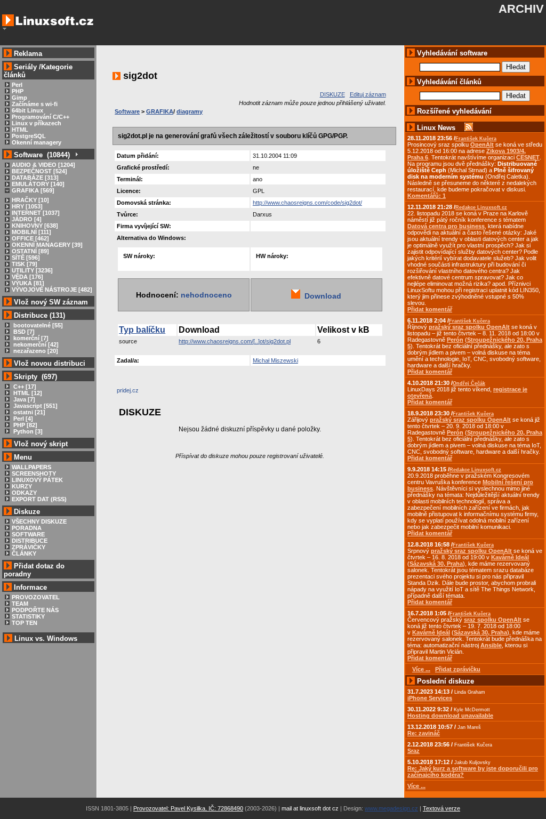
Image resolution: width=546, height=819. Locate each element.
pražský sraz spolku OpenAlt (469, 327)
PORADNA (27, 528)
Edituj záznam (368, 94)
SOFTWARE (28, 534)
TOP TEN (24, 623)
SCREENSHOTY (34, 473)
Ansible (491, 645)
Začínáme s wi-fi (35, 104)
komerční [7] (30, 338)
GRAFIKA (159, 111)
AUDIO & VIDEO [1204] (43, 165)
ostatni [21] (28, 412)
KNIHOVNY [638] (35, 225)
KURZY (22, 486)
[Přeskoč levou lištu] (4, 29)
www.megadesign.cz (391, 808)
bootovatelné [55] (37, 325)
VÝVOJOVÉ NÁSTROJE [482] (52, 289)
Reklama (28, 54)
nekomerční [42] (35, 344)
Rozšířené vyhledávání (454, 111)
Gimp (19, 97)
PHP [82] (24, 425)
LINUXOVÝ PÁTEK (37, 480)
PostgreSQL (29, 136)
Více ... (416, 786)
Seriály (25, 67)
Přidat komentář (429, 309)
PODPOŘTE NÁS (35, 610)
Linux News (436, 128)
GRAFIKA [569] (33, 190)
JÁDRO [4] (27, 219)
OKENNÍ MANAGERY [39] (47, 245)
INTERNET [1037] (36, 213)
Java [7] (23, 399)
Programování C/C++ (40, 117)
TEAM (20, 603)
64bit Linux (27, 110)
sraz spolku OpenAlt (492, 619)
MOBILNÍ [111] (31, 232)
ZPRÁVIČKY (28, 547)
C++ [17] (24, 386)
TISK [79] (24, 264)
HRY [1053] (27, 206)
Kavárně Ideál (510, 557)
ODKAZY (24, 492)
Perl (17, 85)
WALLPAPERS (31, 467)
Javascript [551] (35, 406)
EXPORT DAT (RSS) (39, 499)
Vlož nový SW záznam (51, 302)
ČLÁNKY (24, 553)
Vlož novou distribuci (49, 363)
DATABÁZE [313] (35, 177)
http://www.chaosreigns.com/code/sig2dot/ (307, 202)
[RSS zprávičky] (468, 128)
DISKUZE (332, 94)
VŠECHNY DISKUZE (39, 521)
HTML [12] (27, 393)
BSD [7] (23, 331)
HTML (20, 129)
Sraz (413, 751)
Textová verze (441, 808)
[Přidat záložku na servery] (138, 393)
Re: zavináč (423, 733)
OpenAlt (482, 144)
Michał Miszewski (275, 360)
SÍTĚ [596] (26, 257)
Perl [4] (22, 418)
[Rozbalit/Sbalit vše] (76, 155)
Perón (455, 339)
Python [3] (27, 431)
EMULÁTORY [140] (38, 184)
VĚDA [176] (27, 277)
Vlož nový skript (41, 444)
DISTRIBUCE (29, 540)
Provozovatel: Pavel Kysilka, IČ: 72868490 (188, 808)
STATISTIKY (28, 616)
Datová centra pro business (446, 226)
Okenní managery (36, 142)
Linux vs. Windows (45, 639)
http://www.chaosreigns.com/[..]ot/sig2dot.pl (235, 341)
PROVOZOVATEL (36, 597)
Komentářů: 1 (426, 195)
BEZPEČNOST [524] (39, 171)
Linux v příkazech (36, 123)
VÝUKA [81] (28, 283)
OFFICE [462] (30, 238)
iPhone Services (429, 698)
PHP (17, 91)
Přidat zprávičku (457, 669)
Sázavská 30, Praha (436, 563)
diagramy (189, 111)
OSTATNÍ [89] (30, 251)
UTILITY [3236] (32, 270)
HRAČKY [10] (30, 200)
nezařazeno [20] (35, 351)
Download (320, 296)
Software (127, 111)
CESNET (528, 157)
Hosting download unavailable (450, 715)
